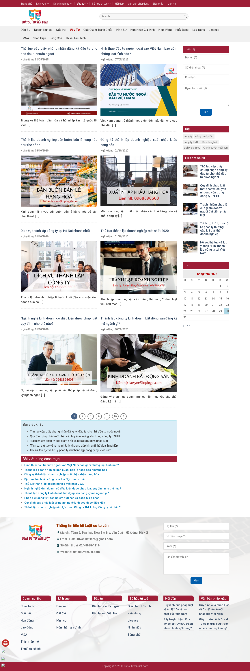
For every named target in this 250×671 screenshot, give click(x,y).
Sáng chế (56, 38)
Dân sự (25, 30)
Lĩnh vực (41, 3)
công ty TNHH (191, 142)
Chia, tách (27, 606)
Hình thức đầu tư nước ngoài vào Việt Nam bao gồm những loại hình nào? (71, 465)
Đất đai (61, 30)
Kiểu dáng (182, 30)
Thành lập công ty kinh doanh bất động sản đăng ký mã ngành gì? (66, 493)
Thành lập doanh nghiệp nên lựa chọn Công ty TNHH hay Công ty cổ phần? (72, 507)
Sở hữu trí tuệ (99, 3)
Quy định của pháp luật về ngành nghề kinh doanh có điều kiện (64, 502)
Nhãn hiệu (39, 38)
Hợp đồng (165, 30)
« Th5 (186, 326)
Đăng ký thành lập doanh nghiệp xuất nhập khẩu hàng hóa (61, 474)
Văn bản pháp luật (138, 3)
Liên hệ (172, 3)
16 (115, 416)
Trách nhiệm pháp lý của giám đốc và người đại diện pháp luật (69, 441)
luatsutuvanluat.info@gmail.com (91, 539)
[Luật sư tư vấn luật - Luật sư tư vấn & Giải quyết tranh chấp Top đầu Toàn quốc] (57, 16)
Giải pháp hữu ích (139, 606)
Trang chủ (26, 3)
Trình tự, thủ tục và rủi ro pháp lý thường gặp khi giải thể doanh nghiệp (74, 445)
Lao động (198, 30)
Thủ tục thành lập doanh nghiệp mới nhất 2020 (134, 231)
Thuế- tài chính (76, 38)
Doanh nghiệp (61, 3)
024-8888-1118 (89, 545)
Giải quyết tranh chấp (98, 30)
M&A (26, 38)
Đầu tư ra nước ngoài (106, 606)
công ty (188, 136)
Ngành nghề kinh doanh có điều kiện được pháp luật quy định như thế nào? (72, 488)
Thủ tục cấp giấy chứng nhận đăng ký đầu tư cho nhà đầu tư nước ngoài (75, 431)
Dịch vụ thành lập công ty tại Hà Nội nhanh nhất (55, 231)
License (214, 30)
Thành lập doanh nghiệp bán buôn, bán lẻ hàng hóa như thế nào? (66, 470)
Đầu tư (81, 3)
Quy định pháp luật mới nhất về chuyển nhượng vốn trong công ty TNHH (75, 436)
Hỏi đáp (119, 3)
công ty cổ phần (204, 136)
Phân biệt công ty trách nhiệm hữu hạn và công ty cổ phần (61, 498)
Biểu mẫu (158, 3)
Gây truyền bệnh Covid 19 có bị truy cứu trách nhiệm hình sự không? (178, 624)
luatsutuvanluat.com (86, 552)
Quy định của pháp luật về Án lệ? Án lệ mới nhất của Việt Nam (178, 609)
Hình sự (121, 30)
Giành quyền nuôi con (215, 147)
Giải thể (26, 613)
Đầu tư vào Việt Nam (105, 613)
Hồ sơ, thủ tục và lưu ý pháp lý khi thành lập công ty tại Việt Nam (70, 450)
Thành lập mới (30, 641)
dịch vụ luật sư (192, 147)
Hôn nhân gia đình (142, 30)
